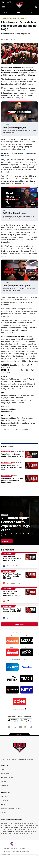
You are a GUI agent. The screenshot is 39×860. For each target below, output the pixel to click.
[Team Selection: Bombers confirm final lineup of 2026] (19, 454)
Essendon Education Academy (10, 808)
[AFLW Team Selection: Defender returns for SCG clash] (19, 467)
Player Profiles (5, 773)
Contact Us (4, 785)
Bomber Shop (5, 800)
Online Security (7, 854)
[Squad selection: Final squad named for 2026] (19, 613)
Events (3, 804)
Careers (3, 812)
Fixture (33, 12)
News (5, 12)
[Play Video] (19, 112)
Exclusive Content (7, 777)
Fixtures (3, 769)
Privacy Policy (29, 759)
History (3, 781)
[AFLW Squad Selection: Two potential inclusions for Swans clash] (19, 480)
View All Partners (18, 709)
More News (19, 624)
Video (19, 12)
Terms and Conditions (18, 848)
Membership (5, 796)
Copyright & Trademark (21, 851)
